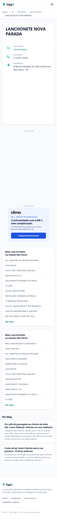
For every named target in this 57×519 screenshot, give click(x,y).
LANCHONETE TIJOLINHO (16, 384)
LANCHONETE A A (13, 275)
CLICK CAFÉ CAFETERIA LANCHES (20, 270)
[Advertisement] (28, 161)
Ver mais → (10, 321)
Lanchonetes (36, 12)
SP (12, 12)
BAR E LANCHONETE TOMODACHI (20, 343)
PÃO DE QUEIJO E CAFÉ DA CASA (20, 316)
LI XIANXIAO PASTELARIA (16, 301)
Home (5, 498)
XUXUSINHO (10, 265)
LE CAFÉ (8, 285)
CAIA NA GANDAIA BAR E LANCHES (21, 311)
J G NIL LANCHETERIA (15, 291)
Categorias (16, 498)
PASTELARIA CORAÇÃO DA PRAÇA (20, 296)
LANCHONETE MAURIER (16, 358)
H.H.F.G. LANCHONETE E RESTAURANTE (23, 306)
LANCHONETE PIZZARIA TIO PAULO (21, 280)
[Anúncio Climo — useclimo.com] (28, 225)
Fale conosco (30, 498)
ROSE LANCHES (12, 348)
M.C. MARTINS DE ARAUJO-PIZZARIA (21, 260)
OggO (5, 12)
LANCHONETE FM (13, 379)
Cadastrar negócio (10, 502)
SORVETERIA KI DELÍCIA (16, 364)
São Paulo (21, 12)
